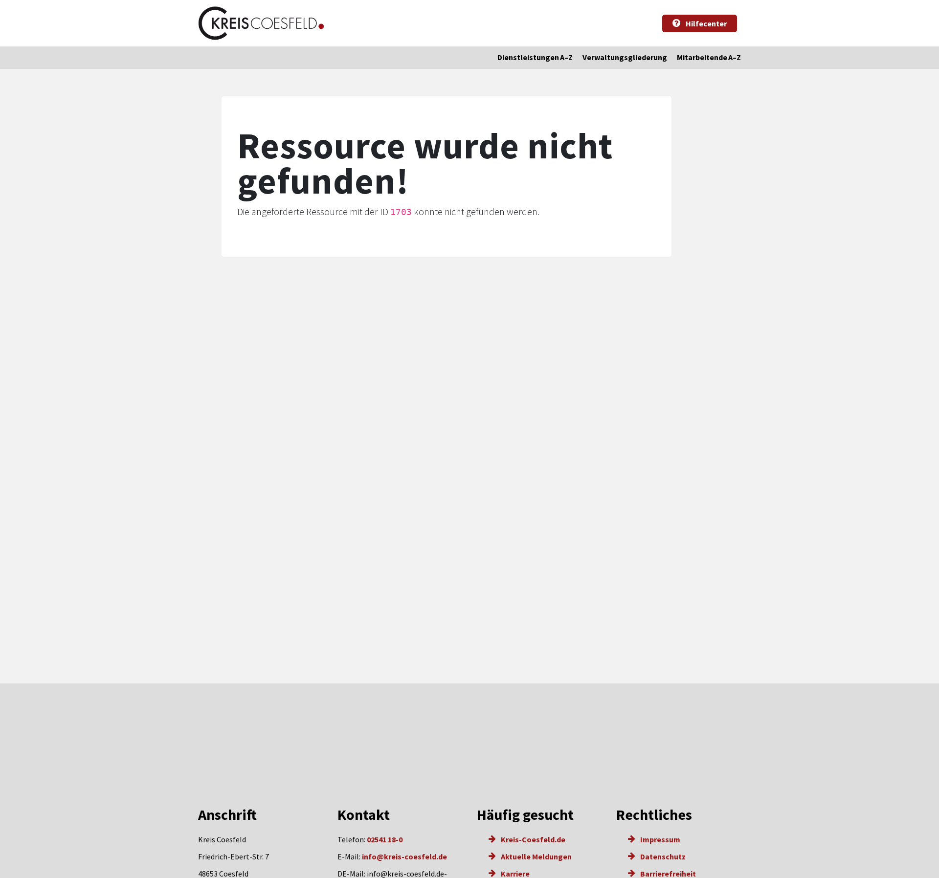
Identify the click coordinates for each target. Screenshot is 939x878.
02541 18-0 (384, 839)
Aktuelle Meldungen (535, 856)
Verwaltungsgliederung (624, 57)
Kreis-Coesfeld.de (532, 839)
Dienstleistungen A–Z (535, 57)
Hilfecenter (705, 23)
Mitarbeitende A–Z (709, 57)
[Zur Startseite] (261, 23)
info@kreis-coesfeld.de (404, 856)
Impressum (659, 839)
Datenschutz (662, 856)
